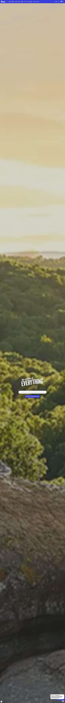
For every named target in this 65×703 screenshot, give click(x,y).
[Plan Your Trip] (31, 1)
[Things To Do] (13, 1)
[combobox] (56, 1)
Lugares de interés (18, 1)
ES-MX (56, 1)
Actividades (10, 1)
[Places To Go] (22, 1)
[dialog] (1, 701)
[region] (58, 1)
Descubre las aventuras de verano (32, 396)
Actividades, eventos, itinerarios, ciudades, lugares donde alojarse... (33, 392)
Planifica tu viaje (27, 1)
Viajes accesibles (36, 1)
